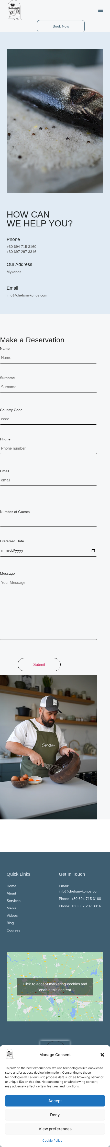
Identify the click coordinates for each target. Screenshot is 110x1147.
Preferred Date (12, 541)
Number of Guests (15, 512)
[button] (102, 1054)
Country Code (11, 410)
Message (7, 573)
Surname (7, 378)
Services (13, 901)
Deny (55, 1114)
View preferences (55, 1128)
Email (4, 471)
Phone (5, 439)
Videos (12, 915)
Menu (11, 908)
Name (5, 348)
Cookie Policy (52, 1140)
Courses (13, 930)
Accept (55, 1100)
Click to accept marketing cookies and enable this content (55, 987)
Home (11, 886)
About (11, 893)
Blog (10, 923)
